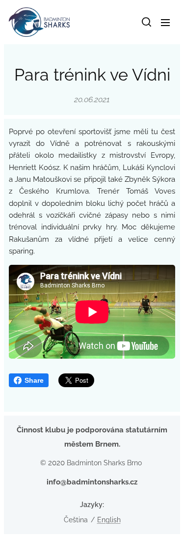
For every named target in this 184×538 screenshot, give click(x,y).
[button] (146, 22)
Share (34, 380)
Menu (165, 22)
